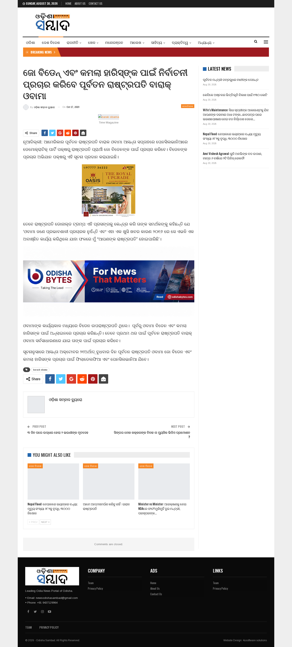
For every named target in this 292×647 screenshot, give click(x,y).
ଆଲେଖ (135, 42)
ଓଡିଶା (30, 42)
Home (68, 3)
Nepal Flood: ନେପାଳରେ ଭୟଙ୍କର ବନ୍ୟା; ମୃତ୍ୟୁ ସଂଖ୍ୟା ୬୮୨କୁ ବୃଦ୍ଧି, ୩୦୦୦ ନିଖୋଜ (232, 136)
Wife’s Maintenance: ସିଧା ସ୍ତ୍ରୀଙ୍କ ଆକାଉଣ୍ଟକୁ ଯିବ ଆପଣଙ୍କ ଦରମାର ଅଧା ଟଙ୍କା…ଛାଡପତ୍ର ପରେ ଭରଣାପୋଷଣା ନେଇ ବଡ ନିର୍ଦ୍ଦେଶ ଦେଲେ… (236, 114)
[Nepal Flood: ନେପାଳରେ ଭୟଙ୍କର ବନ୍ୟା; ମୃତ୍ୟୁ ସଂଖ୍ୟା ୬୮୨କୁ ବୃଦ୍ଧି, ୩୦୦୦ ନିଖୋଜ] (53, 481)
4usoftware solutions (255, 640)
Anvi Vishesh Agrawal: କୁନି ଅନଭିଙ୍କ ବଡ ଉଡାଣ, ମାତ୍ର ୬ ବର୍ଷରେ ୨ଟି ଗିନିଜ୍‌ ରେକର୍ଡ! (232, 155)
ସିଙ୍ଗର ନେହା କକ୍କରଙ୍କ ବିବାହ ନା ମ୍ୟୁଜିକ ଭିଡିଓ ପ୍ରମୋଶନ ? (152, 434)
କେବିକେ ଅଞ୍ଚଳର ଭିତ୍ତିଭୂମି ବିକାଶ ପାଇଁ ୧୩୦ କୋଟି (235, 94)
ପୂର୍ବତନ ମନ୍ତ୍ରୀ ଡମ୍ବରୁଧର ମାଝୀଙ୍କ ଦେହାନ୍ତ (231, 79)
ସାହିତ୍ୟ (156, 42)
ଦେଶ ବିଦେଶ (51, 42)
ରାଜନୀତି (72, 42)
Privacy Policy (95, 588)
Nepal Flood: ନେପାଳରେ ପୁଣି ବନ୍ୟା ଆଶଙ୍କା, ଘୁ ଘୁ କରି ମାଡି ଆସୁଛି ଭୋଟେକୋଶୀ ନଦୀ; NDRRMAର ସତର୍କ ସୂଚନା (128, 52)
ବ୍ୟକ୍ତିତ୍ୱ (180, 42)
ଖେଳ (91, 42)
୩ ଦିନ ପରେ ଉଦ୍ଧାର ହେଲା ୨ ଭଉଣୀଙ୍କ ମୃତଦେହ (57, 432)
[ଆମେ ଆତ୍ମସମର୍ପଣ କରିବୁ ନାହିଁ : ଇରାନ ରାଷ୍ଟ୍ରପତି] (108, 481)
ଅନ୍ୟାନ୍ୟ (204, 42)
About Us (80, 3)
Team (91, 583)
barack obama (40, 369)
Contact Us (95, 3)
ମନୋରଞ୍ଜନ (114, 42)
